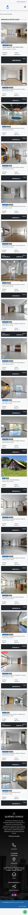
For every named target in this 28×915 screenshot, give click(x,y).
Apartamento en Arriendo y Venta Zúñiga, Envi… (14, 245)
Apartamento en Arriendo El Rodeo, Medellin (13, 362)
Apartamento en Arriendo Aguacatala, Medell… (14, 89)
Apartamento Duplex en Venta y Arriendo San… (13, 714)
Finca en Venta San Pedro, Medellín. (11, 479)
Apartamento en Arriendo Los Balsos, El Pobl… (14, 636)
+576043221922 (14, 855)
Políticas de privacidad (14, 836)
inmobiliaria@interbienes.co (14, 882)
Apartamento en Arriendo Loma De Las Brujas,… (14, 753)
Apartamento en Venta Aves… (13, 47)
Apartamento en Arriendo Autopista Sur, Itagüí (14, 206)
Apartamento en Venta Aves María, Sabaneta (13, 167)
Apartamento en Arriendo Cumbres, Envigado (13, 440)
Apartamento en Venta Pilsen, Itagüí (11, 401)
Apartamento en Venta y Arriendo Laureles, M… (14, 323)
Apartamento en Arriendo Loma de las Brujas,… (14, 519)
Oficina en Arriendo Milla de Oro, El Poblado (13, 128)
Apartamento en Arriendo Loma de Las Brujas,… (14, 558)
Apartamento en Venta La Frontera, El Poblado (14, 675)
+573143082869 (14, 853)
